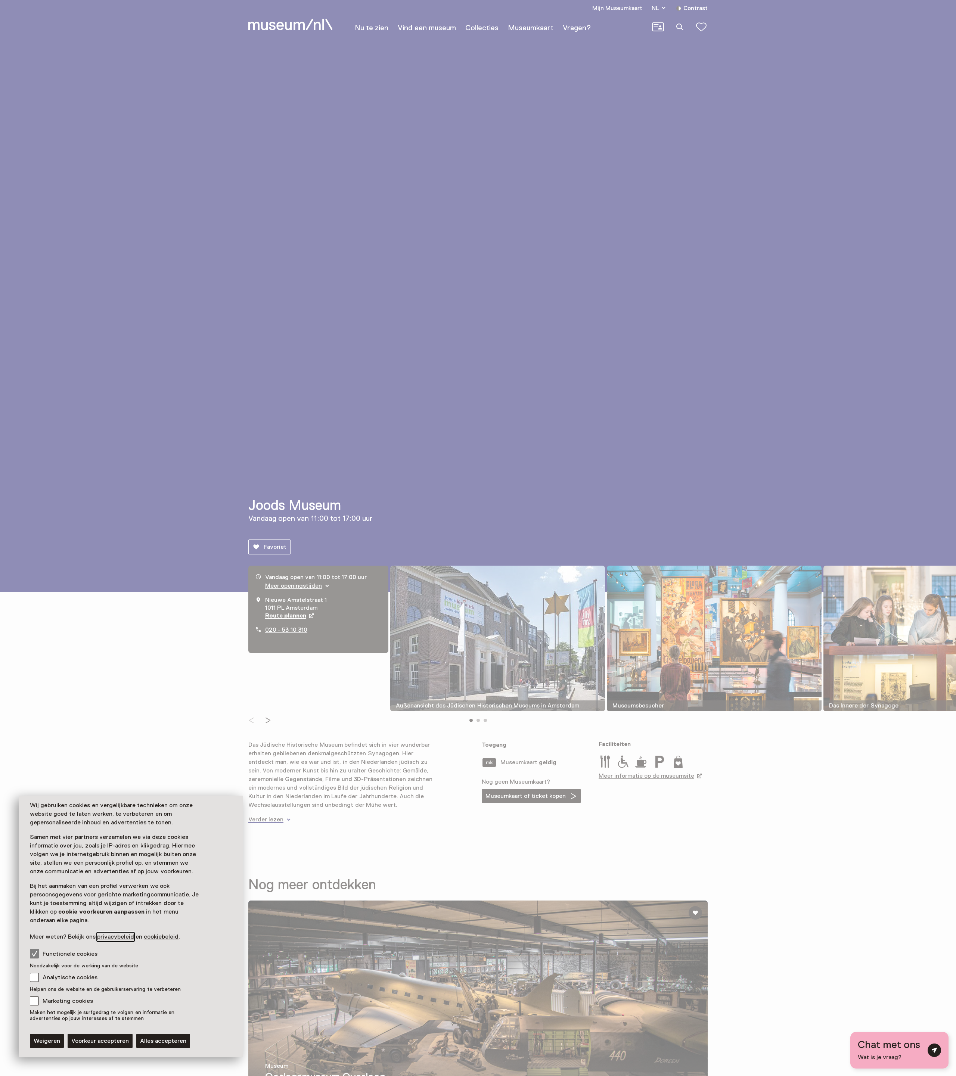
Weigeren (47, 1041)
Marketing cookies (68, 1001)
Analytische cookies (70, 977)
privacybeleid (115, 936)
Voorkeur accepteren (100, 1041)
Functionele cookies (70, 954)
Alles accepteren (163, 1041)
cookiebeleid (161, 936)
